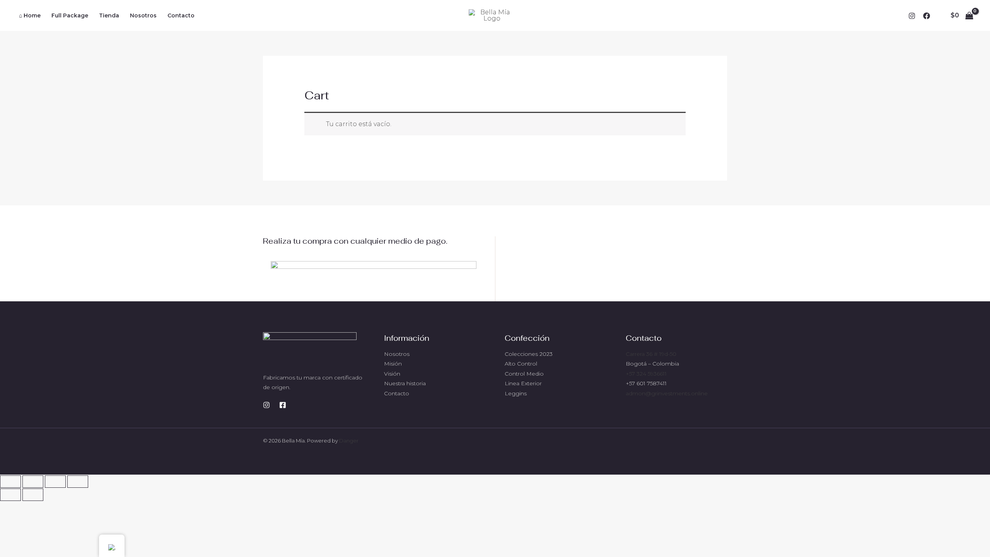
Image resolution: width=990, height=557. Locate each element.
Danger (348, 440)
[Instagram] (911, 15)
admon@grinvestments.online (667, 393)
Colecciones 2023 (529, 353)
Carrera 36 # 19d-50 (651, 353)
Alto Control (521, 363)
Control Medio (524, 373)
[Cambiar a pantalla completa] (32, 481)
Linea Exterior (523, 383)
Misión (393, 363)
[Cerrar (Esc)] (77, 481)
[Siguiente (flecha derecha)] (32, 495)
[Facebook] (926, 15)
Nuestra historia (405, 383)
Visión (392, 373)
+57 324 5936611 (646, 373)
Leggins (516, 393)
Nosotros (397, 353)
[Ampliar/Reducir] (10, 481)
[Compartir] (55, 481)
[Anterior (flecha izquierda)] (10, 495)
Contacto (396, 393)
